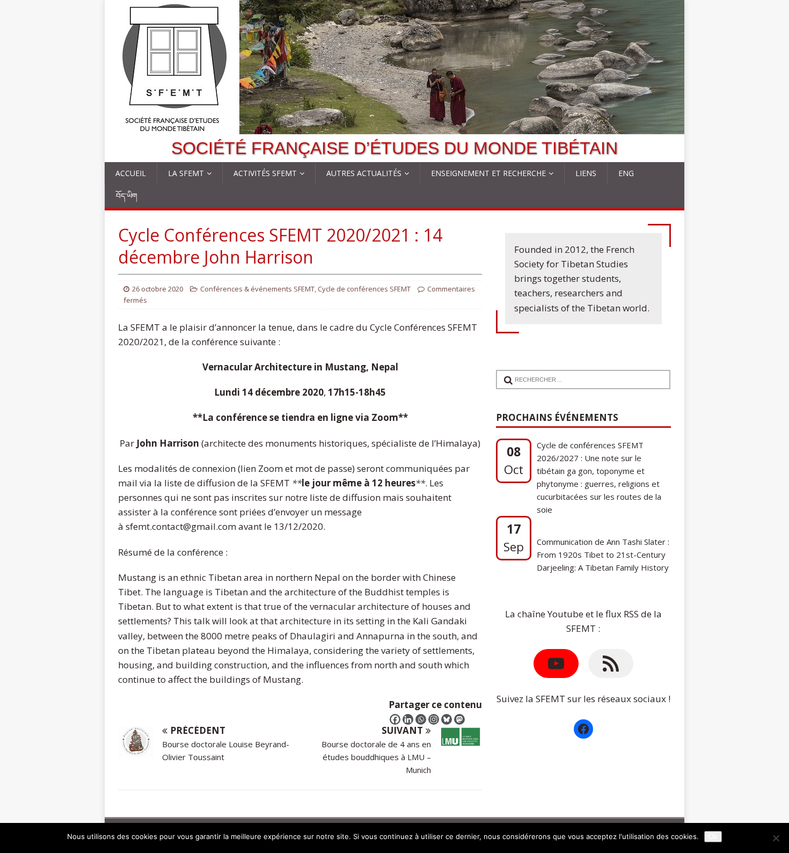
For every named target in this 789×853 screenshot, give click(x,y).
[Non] (775, 838)
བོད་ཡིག (126, 196)
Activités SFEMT (265, 173)
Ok (713, 837)
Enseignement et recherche (488, 173)
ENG (626, 173)
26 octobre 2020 (157, 289)
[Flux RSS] (610, 663)
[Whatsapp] (420, 719)
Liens (585, 173)
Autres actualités (363, 173)
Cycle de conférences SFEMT (364, 289)
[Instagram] (433, 719)
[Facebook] (395, 719)
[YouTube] (556, 663)
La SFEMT (186, 173)
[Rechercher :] (579, 372)
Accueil (130, 173)
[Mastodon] (459, 719)
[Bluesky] (446, 719)
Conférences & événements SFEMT (257, 289)
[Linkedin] (408, 719)
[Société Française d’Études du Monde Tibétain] (394, 127)
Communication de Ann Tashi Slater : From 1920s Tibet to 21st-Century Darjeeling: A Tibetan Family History (603, 554)
